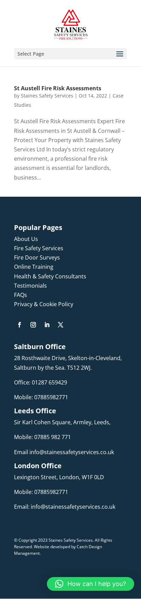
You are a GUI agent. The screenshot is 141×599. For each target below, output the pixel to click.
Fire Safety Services (38, 248)
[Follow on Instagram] (33, 324)
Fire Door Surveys (37, 257)
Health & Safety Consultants (50, 276)
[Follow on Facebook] (19, 324)
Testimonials (30, 285)
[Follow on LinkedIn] (46, 324)
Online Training (33, 266)
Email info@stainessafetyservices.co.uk (64, 452)
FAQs (20, 295)
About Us (26, 239)
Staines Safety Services (47, 95)
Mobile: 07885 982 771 (42, 437)
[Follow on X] (60, 324)
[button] (90, 584)
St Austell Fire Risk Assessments (57, 88)
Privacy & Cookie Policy (43, 304)
